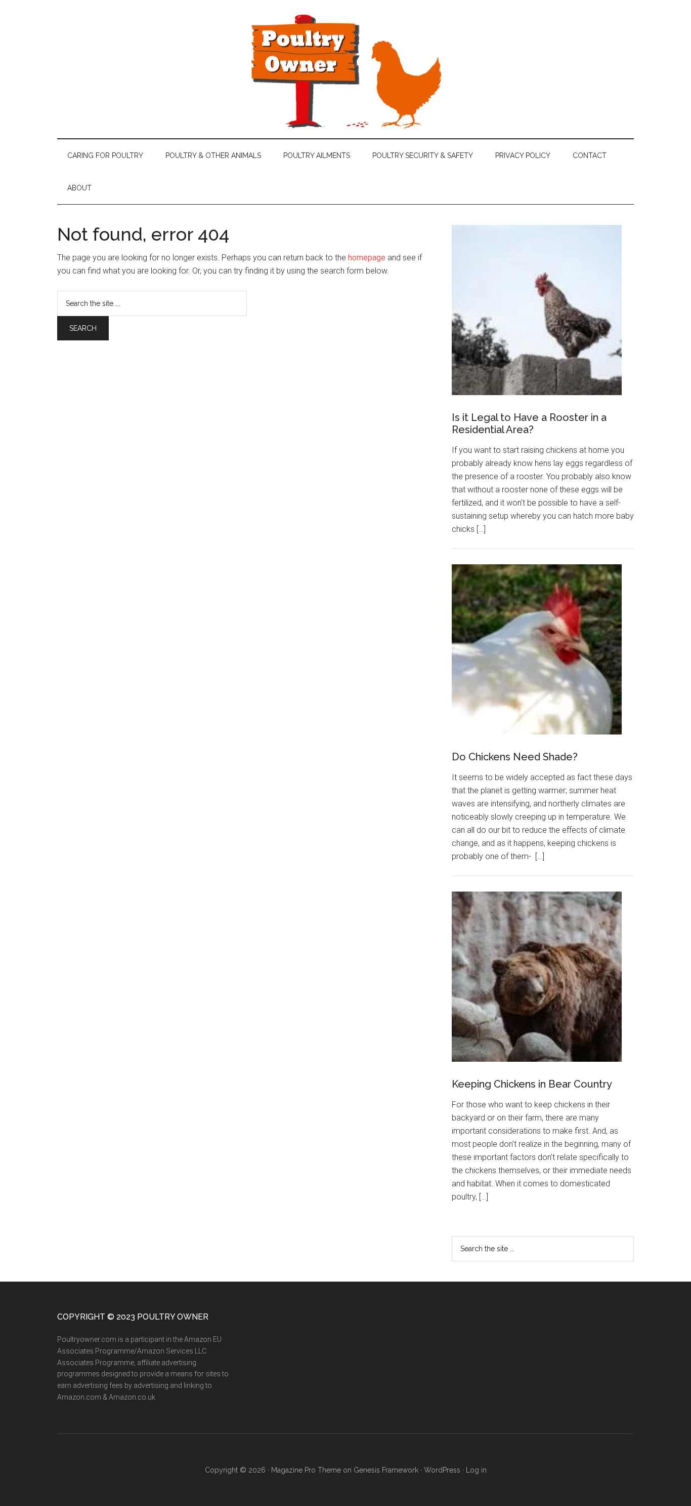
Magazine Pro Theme (306, 1470)
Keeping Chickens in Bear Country (532, 1084)
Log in (476, 1470)
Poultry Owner (345, 69)
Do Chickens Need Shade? (515, 757)
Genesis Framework (386, 1470)
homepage (366, 257)
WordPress (442, 1470)
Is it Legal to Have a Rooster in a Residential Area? (529, 423)
